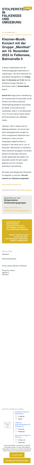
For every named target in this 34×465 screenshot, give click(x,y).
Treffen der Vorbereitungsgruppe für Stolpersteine (22, 424)
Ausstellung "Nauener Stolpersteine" (22, 413)
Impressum (5, 254)
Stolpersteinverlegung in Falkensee (23, 436)
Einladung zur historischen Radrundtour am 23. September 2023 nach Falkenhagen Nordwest (17, 225)
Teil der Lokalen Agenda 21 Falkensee (14, 266)
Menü (29, 8)
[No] (32, 454)
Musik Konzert (26, 190)
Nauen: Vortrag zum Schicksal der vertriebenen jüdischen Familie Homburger (16, 238)
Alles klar (17, 455)
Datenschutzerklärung (9, 259)
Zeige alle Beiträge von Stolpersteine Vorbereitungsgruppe (16, 209)
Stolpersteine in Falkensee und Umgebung (15, 15)
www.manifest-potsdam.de (11, 184)
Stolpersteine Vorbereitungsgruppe (17, 35)
